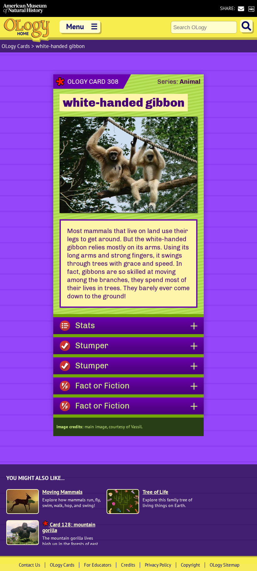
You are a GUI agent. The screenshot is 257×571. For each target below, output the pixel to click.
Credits (128, 565)
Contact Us (29, 565)
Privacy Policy (158, 565)
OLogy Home (26, 29)
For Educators (97, 565)
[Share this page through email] (241, 8)
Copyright (190, 565)
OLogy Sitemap (224, 565)
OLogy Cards (16, 46)
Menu (82, 26)
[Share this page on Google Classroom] (251, 8)
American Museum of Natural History (25, 8)
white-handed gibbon (60, 46)
